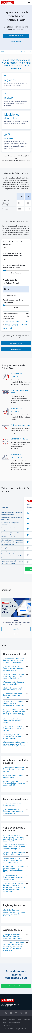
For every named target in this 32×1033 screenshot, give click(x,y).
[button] (14, 634)
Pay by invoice (16, 349)
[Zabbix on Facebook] (11, 1013)
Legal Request (6, 1025)
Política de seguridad (8, 1019)
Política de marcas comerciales (11, 1022)
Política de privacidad (23, 1019)
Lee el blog (16, 629)
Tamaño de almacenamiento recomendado (13, 301)
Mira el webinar (16, 41)
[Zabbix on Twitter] (6, 1013)
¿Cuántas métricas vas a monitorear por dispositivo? (12, 255)
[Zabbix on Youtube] (26, 1013)
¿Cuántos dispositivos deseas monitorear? (14, 243)
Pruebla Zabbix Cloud (16, 986)
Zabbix (7, 2)
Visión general (5, 52)
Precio (16, 52)
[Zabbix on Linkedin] (21, 1013)
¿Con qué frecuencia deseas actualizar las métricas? (14, 266)
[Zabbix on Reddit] (16, 1013)
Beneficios (24, 52)
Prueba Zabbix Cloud (16, 36)
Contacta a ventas (16, 343)
